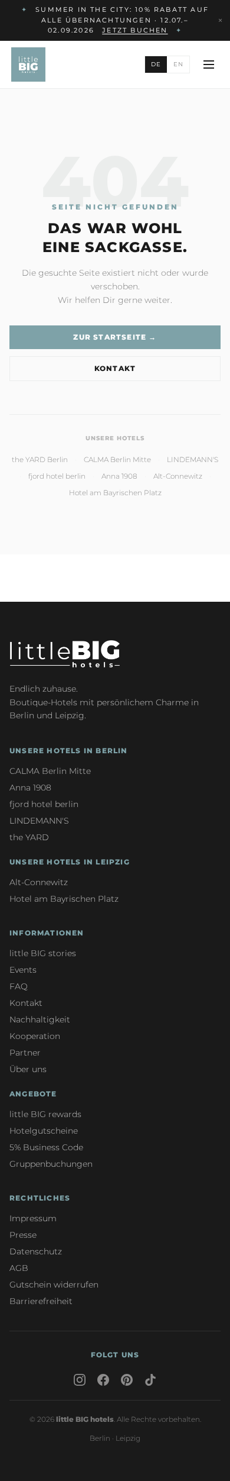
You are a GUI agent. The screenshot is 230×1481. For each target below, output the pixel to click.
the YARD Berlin (40, 459)
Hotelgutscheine (43, 1130)
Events (23, 969)
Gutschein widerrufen (53, 1284)
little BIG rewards (45, 1114)
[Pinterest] (127, 1380)
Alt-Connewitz (177, 476)
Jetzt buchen (134, 30)
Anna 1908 (119, 476)
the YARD (29, 837)
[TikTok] (150, 1380)
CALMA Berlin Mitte (117, 459)
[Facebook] (103, 1380)
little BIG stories (42, 953)
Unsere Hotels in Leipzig (69, 861)
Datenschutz (35, 1251)
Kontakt (115, 368)
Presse (23, 1235)
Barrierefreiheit (41, 1301)
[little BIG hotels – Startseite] (28, 64)
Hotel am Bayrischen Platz (115, 492)
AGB (18, 1268)
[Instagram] (80, 1380)
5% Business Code (46, 1147)
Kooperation (34, 1036)
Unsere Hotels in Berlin (68, 750)
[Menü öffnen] (209, 64)
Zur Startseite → (114, 337)
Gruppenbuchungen (51, 1164)
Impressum (33, 1218)
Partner (25, 1052)
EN (178, 64)
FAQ (18, 986)
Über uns (28, 1069)
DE (156, 64)
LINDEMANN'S (192, 459)
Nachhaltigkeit (39, 1019)
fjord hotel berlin (57, 476)
